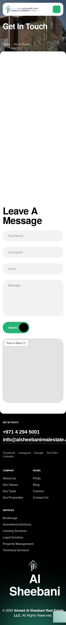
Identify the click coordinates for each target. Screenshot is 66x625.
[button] (21, 432)
